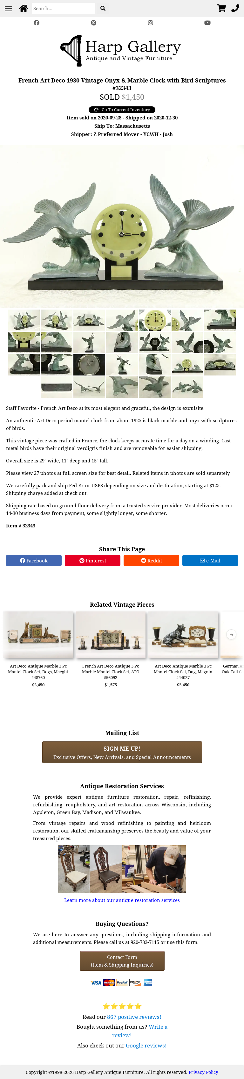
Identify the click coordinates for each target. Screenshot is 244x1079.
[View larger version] (122, 226)
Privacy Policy (203, 1072)
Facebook (36, 560)
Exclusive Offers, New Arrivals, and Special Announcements (122, 752)
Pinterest (95, 560)
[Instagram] (150, 23)
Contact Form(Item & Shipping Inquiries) (122, 961)
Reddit (154, 560)
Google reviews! (146, 1045)
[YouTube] (207, 23)
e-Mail (212, 560)
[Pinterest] (93, 23)
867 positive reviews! (134, 1016)
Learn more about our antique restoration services (122, 900)
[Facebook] (36, 23)
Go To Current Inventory (126, 109)
